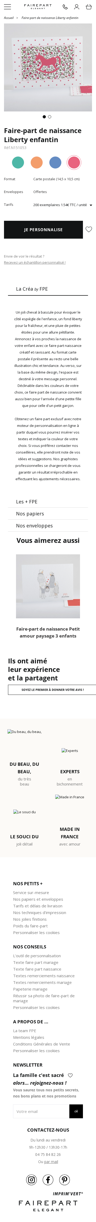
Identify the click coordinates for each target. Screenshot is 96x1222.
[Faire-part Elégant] (37, 6)
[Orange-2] (37, 163)
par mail (51, 1161)
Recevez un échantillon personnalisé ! (35, 262)
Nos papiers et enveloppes (38, 899)
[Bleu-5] (55, 163)
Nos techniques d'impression (39, 912)
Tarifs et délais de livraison (37, 905)
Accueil (9, 17)
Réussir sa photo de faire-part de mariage (44, 998)
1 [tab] (45, 118)
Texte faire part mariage (35, 962)
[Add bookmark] (89, 230)
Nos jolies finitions (30, 919)
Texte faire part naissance (37, 969)
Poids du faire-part (30, 925)
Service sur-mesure (31, 892)
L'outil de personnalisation (37, 955)
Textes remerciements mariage (42, 982)
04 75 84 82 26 (48, 1154)
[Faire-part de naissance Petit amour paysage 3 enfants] (48, 586)
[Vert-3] (18, 163)
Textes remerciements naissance (44, 975)
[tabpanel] (48, 67)
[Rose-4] (74, 163)
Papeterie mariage (30, 989)
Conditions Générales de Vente (41, 1044)
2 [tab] (50, 118)
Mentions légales (28, 1037)
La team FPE (24, 1030)
